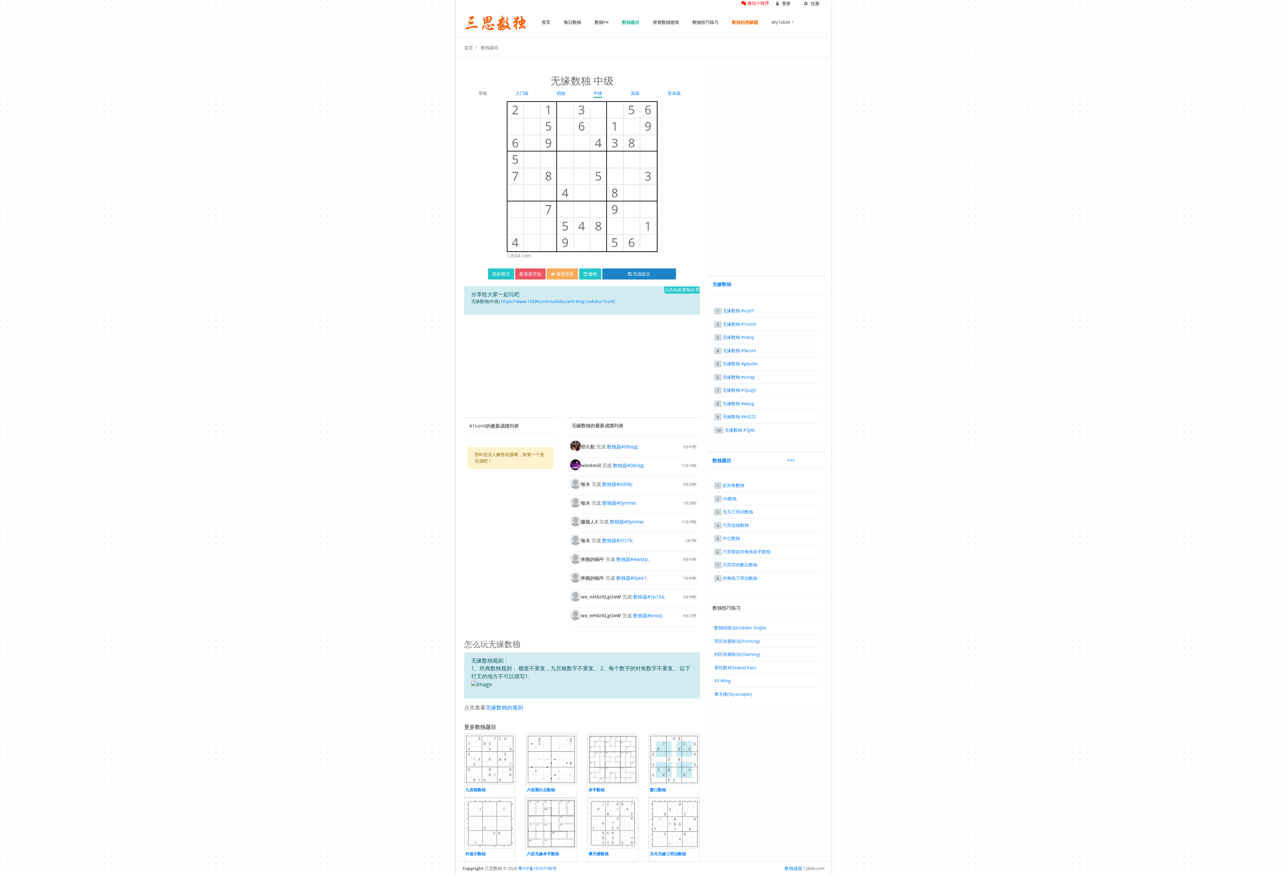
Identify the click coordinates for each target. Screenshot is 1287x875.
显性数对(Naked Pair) (735, 668)
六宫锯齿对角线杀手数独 (747, 552)
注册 (814, 3)
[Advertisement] (582, 367)
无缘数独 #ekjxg (738, 403)
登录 (786, 3)
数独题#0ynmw (618, 503)
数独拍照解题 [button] (745, 22)
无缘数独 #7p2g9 (739, 390)
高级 (635, 93)
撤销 (592, 274)
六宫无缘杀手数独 (543, 854)
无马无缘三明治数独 (668, 854)
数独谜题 (793, 868)
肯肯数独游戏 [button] (666, 22)
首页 (468, 48)
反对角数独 (733, 485)
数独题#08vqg (622, 446)
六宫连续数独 (736, 525)
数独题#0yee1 (631, 578)
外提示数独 (476, 854)
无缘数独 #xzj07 (738, 311)
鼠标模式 (501, 274)
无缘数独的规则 (504, 707)
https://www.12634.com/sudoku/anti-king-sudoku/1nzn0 (558, 301)
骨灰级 (674, 93)
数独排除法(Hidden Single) (740, 628)
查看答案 (564, 274)
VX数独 (730, 499)
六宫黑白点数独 (541, 790)
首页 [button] (546, 22)
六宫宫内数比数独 (740, 565)
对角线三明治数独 (740, 578)
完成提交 (641, 274)
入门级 (522, 93)
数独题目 (489, 48)
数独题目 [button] (630, 22)
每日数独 (572, 22)
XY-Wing (722, 681)
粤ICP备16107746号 (537, 868)
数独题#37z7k (617, 540)
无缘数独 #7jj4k (740, 430)
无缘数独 (722, 284)
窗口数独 (658, 790)
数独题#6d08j (617, 484)
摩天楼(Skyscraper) (733, 694)
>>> (791, 460)
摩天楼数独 (599, 854)
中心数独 (731, 538)
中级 (598, 93)
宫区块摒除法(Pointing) (737, 641)
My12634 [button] (781, 22)
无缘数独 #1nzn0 (739, 324)
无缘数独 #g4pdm (740, 364)
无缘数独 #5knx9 (739, 351)
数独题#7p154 (648, 596)
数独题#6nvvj (647, 615)
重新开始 (532, 274)
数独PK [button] (602, 22)
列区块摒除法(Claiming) (737, 654)
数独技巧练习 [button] (705, 22)
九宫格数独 (476, 790)
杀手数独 (597, 790)
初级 (561, 93)
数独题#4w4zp (632, 559)
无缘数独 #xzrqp (739, 377)
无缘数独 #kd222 (739, 417)
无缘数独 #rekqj (738, 337)
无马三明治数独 (738, 512)
